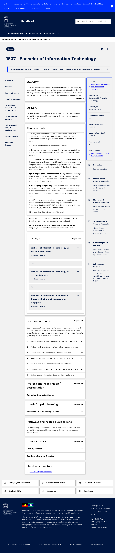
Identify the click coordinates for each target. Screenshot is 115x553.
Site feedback (99, 544)
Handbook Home (9, 39)
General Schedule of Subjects (38, 8)
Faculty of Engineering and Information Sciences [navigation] (100, 86)
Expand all (76, 239)
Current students (33, 4)
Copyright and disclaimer (20, 544)
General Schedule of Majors (93, 4)
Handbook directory (14, 4)
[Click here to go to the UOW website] (10, 22)
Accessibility (77, 544)
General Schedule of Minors (14, 8)
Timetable (77, 4)
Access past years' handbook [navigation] (41, 472)
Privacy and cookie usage (51, 544)
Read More (79, 98)
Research (65, 4)
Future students (50, 4)
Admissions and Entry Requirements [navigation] (100, 154)
